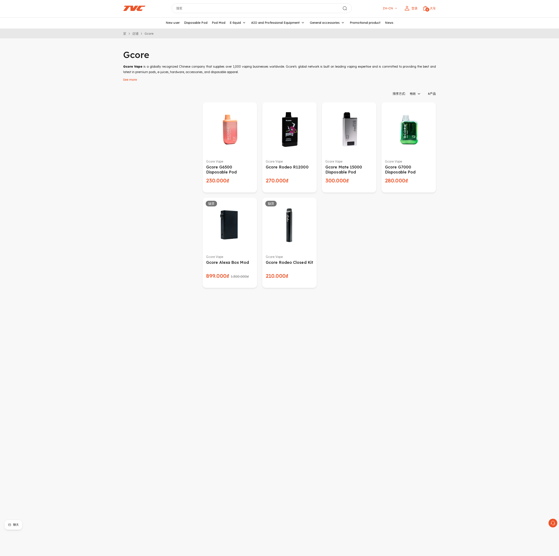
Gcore (149, 33)
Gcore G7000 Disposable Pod (400, 170)
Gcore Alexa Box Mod (227, 262)
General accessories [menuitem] (325, 23)
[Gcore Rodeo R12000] (289, 129)
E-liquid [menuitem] (235, 23)
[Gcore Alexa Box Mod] (230, 225)
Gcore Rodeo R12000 (287, 167)
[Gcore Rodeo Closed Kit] (289, 225)
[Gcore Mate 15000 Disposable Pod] (349, 129)
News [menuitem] (389, 23)
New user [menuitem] (173, 23)
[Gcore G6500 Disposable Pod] (230, 129)
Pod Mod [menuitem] (219, 23)
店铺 (135, 33)
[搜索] (345, 8)
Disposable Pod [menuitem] (195, 23)
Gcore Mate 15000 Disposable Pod (343, 170)
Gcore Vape (214, 161)
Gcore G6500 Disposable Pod (221, 170)
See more (130, 79)
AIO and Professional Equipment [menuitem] (275, 23)
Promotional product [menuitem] (365, 23)
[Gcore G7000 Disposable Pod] (408, 129)
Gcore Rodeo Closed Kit (289, 262)
